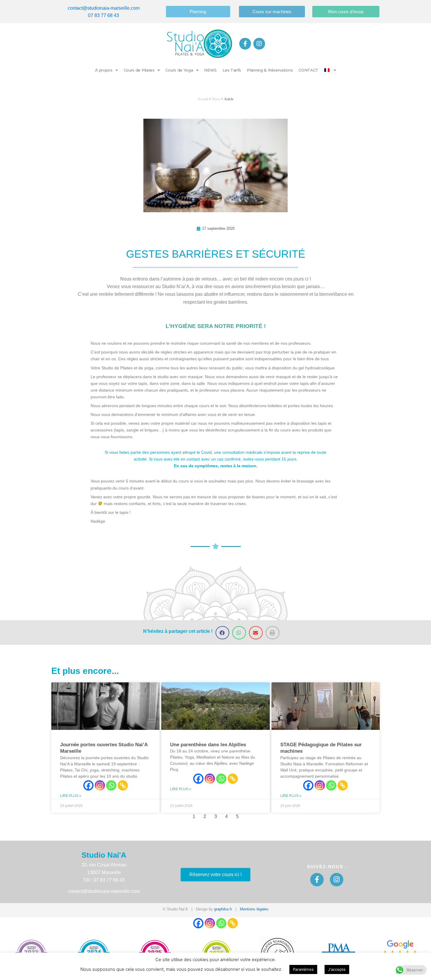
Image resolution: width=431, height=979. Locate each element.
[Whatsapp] (111, 785)
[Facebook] (88, 785)
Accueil (203, 99)
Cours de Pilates (139, 70)
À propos (104, 70)
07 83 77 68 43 (103, 15)
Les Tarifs (232, 70)
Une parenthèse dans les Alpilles (208, 744)
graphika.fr (223, 909)
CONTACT (308, 70)
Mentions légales (254, 909)
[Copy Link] (123, 785)
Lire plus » (70, 796)
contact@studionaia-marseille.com (104, 8)
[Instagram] (100, 785)
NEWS (210, 70)
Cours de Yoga (179, 70)
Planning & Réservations (270, 70)
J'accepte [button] (337, 969)
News (216, 99)
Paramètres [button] (303, 969)
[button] (222, 632)
